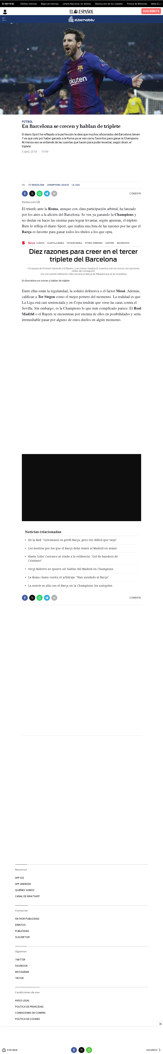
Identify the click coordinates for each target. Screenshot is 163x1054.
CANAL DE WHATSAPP (27, 896)
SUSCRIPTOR (22, 937)
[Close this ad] (160, 1024)
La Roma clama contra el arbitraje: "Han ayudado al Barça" (68, 577)
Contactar (21, 910)
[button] (25, 193)
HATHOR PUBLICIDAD (27, 918)
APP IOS (19, 877)
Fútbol (27, 121)
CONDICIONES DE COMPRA (30, 1012)
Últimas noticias (28, 4)
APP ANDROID (23, 884)
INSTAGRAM (22, 972)
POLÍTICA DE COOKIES (27, 1019)
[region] (81, 1036)
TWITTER (20, 959)
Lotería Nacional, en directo (77, 4)
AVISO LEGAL (22, 1000)
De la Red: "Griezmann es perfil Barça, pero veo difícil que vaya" (72, 540)
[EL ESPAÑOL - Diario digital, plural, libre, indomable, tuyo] (81, 11)
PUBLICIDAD (22, 931)
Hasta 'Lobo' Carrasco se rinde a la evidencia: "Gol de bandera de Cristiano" (73, 558)
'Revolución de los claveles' (109, 4)
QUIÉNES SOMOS (24, 890)
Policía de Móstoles (137, 4)
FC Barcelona (36, 185)
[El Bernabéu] (81, 19)
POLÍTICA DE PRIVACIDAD (29, 1006)
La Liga (76, 185)
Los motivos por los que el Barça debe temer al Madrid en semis (72, 548)
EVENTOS (20, 925)
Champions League (58, 185)
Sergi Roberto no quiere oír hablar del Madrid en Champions (70, 569)
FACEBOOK (21, 965)
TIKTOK (19, 978)
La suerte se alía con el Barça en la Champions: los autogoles (70, 585)
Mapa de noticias (50, 4)
